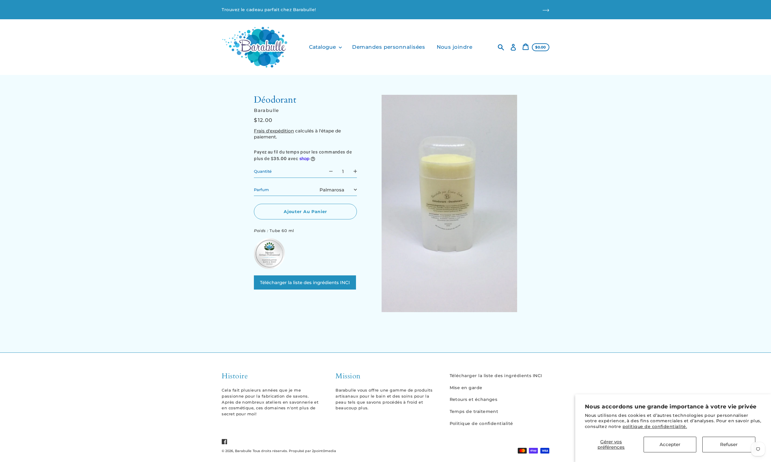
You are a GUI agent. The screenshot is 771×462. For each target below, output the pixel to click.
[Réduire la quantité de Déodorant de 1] (331, 171)
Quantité (263, 171)
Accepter (670, 444)
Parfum (261, 189)
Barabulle (243, 451)
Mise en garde (466, 387)
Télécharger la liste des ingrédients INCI (305, 282)
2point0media (324, 451)
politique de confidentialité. (655, 426)
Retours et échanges (474, 399)
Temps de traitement (474, 411)
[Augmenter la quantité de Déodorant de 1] (355, 171)
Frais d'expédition (274, 130)
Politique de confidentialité (481, 423)
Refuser (729, 444)
